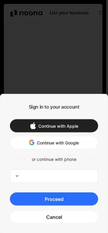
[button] (54, 125)
